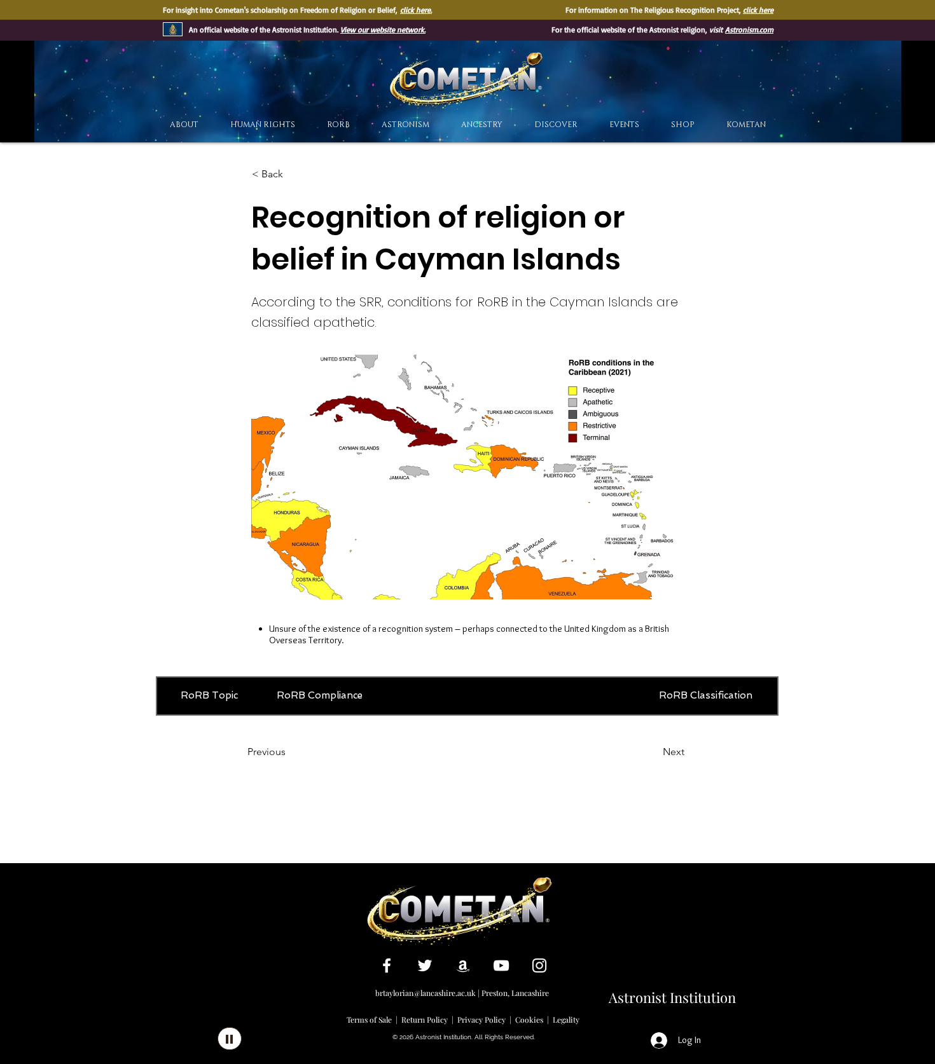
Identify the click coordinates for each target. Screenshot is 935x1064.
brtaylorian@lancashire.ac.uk (425, 993)
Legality (566, 1019)
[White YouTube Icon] (501, 965)
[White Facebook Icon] (386, 965)
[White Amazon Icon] (463, 965)
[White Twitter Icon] (424, 965)
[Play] (229, 1038)
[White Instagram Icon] (539, 965)
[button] (555, 125)
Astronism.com (749, 29)
